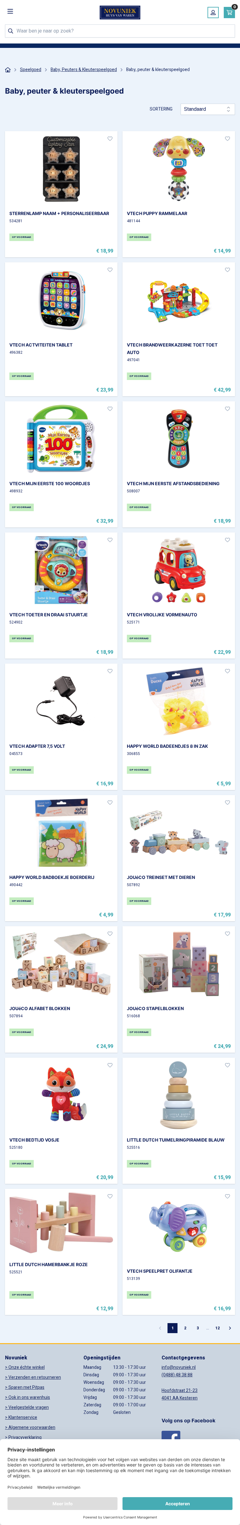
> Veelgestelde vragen (27, 1407)
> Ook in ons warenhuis (27, 1397)
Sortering (161, 109)
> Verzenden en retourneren (33, 1377)
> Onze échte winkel (25, 1367)
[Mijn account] (213, 12)
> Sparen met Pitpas (24, 1387)
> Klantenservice (21, 1417)
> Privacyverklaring (23, 1437)
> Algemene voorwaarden (30, 1427)
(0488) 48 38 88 (177, 1375)
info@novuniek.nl (179, 1367)
